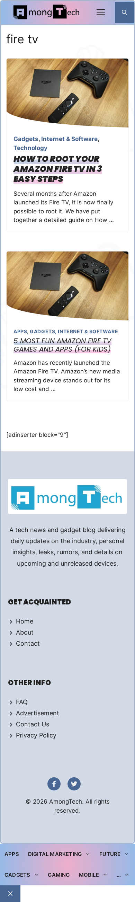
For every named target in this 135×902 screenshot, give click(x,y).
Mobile (89, 875)
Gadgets (26, 138)
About (25, 632)
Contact (28, 643)
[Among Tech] (46, 12)
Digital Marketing (55, 854)
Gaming (59, 875)
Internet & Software (69, 138)
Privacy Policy (36, 735)
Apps (20, 331)
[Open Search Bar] (124, 12)
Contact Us (32, 724)
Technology (30, 147)
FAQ (22, 702)
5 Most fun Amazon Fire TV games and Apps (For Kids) (62, 345)
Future (109, 854)
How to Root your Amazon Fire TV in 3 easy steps (58, 169)
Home (24, 621)
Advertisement (37, 713)
